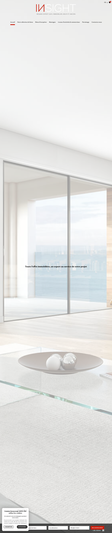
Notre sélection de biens (25, 22)
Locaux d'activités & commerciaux (69, 22)
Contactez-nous (97, 22)
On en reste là (21, 510)
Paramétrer (8, 527)
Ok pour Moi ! (22, 527)
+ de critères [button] (96, 530)
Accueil (12, 22)
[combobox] (37, 528)
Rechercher (97, 528)
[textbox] (37, 528)
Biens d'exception (41, 22)
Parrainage (85, 22)
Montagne (52, 22)
